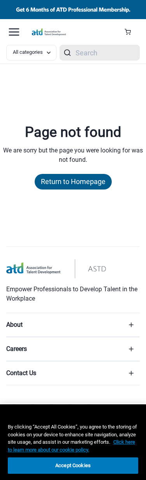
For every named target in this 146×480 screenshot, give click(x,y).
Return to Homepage (73, 181)
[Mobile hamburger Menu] (14, 32)
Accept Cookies (73, 465)
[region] (73, 442)
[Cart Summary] (130, 32)
